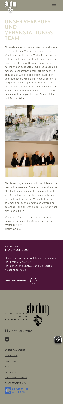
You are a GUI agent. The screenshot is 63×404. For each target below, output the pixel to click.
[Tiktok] (14, 339)
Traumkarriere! (13, 229)
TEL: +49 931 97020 (18, 330)
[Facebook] (7, 339)
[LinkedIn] (28, 339)
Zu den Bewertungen (15, 383)
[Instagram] (21, 339)
